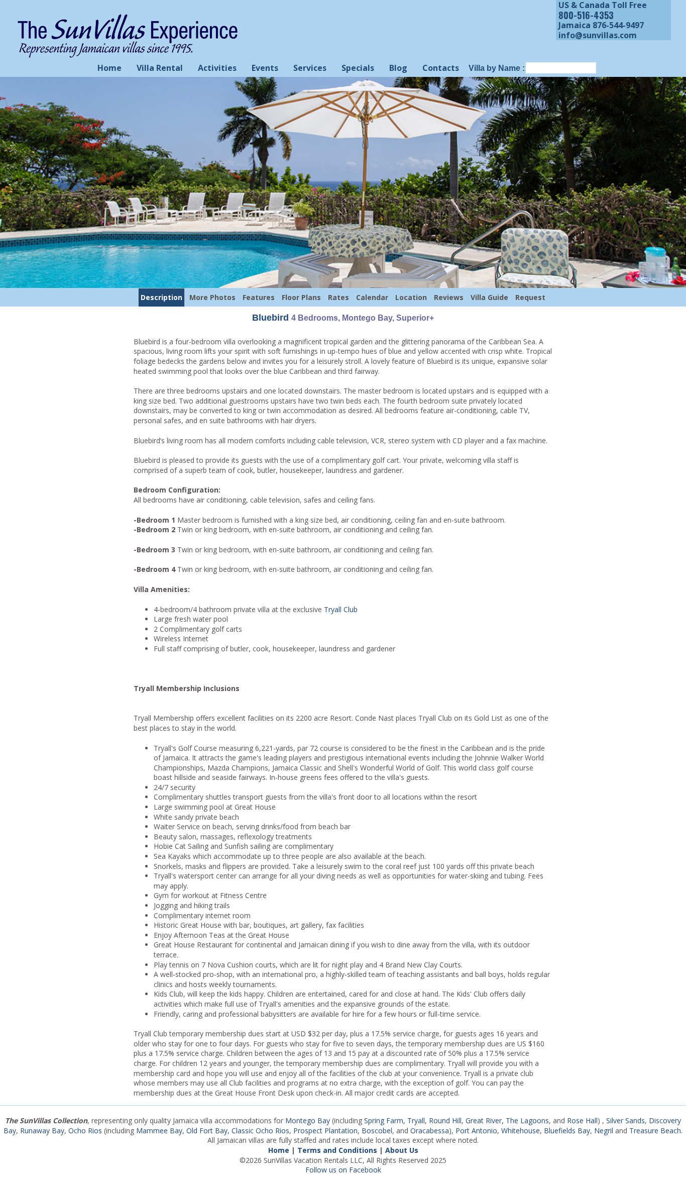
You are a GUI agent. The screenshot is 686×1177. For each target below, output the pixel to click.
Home (109, 67)
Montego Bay (307, 1120)
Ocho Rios (85, 1130)
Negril (603, 1130)
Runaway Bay (42, 1130)
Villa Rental (160, 67)
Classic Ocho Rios (260, 1130)
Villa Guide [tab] (489, 297)
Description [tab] (161, 297)
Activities (217, 67)
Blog (398, 67)
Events (265, 67)
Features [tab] (259, 297)
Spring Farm (383, 1120)
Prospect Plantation (325, 1130)
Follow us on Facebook (343, 1169)
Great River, (485, 1120)
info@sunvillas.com (597, 35)
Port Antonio (476, 1130)
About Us (401, 1150)
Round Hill (445, 1120)
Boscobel (377, 1130)
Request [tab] (530, 297)
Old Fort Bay (206, 1130)
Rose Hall (582, 1120)
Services (309, 67)
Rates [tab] (338, 297)
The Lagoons (527, 1120)
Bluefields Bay (567, 1130)
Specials (357, 67)
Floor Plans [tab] (301, 297)
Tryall (416, 1120)
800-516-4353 (586, 15)
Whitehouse (520, 1130)
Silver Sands (625, 1120)
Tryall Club (341, 609)
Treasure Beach (655, 1130)
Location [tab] (411, 297)
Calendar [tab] (372, 297)
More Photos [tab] (212, 297)
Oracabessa (429, 1130)
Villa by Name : (497, 68)
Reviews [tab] (449, 297)
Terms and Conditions (337, 1150)
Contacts (440, 67)
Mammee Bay (159, 1130)
